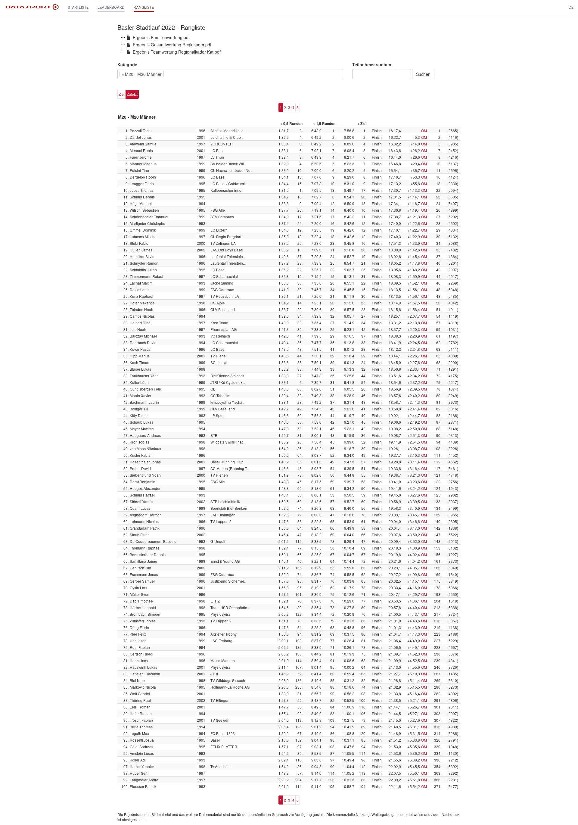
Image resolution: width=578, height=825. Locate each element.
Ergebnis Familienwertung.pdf (161, 37)
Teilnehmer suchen (371, 64)
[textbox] (174, 74)
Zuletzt (132, 94)
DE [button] (571, 7)
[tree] (289, 44)
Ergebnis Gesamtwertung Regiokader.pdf (172, 45)
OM (424, 130)
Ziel (122, 94)
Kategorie (127, 64)
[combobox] (230, 74)
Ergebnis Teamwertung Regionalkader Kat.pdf (177, 52)
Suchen (423, 74)
